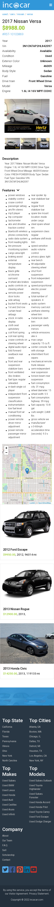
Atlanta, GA (34, 726)
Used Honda (8, 795)
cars (12, 14)
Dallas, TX (34, 741)
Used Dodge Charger (40, 821)
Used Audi (7, 799)
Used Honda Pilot (38, 807)
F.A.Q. (5, 845)
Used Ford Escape (39, 816)
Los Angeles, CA (38, 755)
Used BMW (8, 785)
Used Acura (8, 809)
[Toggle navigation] (50, 5)
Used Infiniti (8, 814)
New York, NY (36, 760)
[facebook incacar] (12, 871)
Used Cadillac (9, 804)
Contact (6, 859)
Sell (4, 850)
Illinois (5, 746)
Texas (5, 736)
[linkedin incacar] (27, 871)
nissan (20, 14)
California (7, 726)
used (5, 14)
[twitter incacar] (5, 871)
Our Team (7, 840)
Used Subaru (9, 780)
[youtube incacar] (33, 871)
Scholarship (8, 855)
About (5, 835)
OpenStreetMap (44, 503)
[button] (27, 471)
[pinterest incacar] (20, 871)
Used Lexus (8, 790)
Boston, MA (35, 731)
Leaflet (32, 503)
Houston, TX (35, 751)
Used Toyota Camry (39, 811)
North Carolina (9, 760)
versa (30, 14)
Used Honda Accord (39, 802)
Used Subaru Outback (40, 780)
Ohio (4, 751)
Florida (5, 731)
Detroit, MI (34, 746)
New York (7, 755)
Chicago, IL (35, 736)
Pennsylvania (9, 741)
